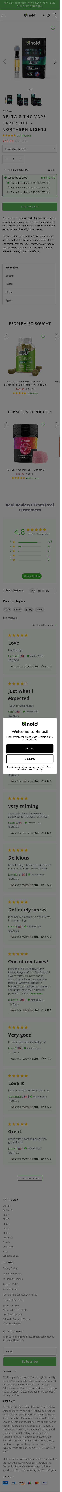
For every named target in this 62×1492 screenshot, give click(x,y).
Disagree (29, 758)
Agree (29, 748)
